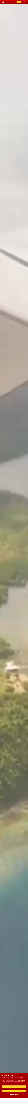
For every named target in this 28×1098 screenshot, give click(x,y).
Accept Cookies (14, 1086)
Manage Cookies (14, 1094)
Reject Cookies (14, 1091)
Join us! (18, 1)
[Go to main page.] (3, 2)
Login (24, 1)
